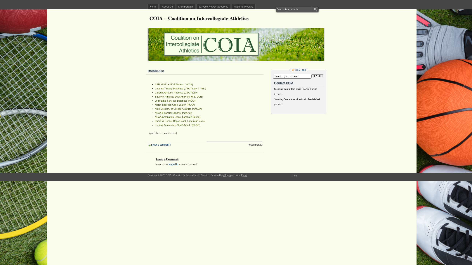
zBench (227, 175)
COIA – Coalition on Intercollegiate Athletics (199, 18)
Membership (185, 6)
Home (153, 6)
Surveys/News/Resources (213, 6)
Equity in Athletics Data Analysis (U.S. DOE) (179, 96)
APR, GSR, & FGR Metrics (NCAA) (174, 84)
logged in (173, 164)
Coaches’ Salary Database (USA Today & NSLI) (180, 88)
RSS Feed (300, 70)
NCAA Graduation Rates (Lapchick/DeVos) (177, 117)
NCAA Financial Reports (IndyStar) (173, 113)
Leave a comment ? (161, 145)
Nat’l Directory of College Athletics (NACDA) (178, 108)
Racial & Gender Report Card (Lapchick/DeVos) (180, 121)
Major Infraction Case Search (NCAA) (175, 104)
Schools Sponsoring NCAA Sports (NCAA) (177, 125)
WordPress (241, 175)
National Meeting (244, 6)
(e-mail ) (278, 94)
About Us (167, 6)
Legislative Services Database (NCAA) (175, 100)
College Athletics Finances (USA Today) (176, 92)
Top (295, 175)
